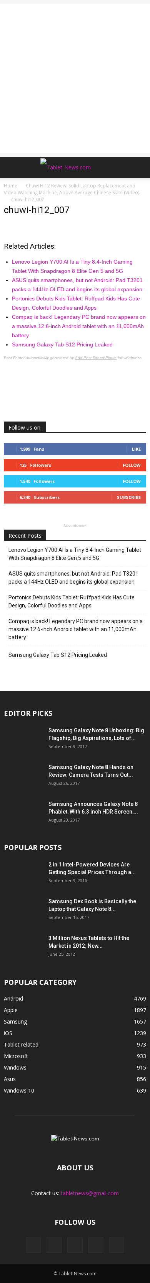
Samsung (15, 1021)
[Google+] (54, 1245)
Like (136, 449)
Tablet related (21, 1044)
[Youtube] (116, 1245)
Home (10, 185)
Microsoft (16, 1056)
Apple (11, 1010)
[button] (139, 167)
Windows (15, 1067)
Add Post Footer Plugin (96, 358)
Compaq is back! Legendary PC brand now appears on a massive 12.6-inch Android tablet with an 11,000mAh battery (79, 326)
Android (13, 998)
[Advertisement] (75, 78)
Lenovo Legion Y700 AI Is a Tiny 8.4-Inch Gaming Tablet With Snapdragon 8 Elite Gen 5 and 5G (74, 554)
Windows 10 (19, 1090)
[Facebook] (33, 1245)
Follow (132, 465)
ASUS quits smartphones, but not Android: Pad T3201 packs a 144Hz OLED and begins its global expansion (73, 578)
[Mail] (75, 1245)
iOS (8, 1033)
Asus (10, 1079)
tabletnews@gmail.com (90, 1193)
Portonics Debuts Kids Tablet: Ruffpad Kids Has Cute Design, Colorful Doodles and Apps (71, 601)
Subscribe (129, 497)
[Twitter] (95, 1245)
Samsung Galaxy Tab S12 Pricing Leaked (62, 344)
